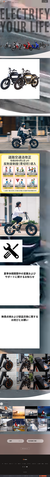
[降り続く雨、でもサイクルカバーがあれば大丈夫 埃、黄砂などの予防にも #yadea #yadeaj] (6, 425)
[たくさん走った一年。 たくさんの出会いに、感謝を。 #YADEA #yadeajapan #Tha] (31, 412)
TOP (2, 463)
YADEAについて (6, 463)
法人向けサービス (34, 463)
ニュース (16, 463)
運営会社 (43, 463)
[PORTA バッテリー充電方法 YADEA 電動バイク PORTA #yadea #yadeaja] (44, 425)
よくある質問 (38, 463)
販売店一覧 (19, 463)
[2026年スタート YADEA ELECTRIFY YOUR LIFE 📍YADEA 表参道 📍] (6, 412)
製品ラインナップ (11, 463)
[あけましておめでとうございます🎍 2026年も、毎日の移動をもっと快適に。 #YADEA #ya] (19, 412)
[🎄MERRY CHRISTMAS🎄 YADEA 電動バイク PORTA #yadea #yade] (19, 425)
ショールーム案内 (24, 463)
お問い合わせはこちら (25, 448)
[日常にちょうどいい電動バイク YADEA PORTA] (31, 425)
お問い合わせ (46, 463)
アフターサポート (29, 463)
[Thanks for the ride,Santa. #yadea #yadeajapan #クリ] (44, 412)
